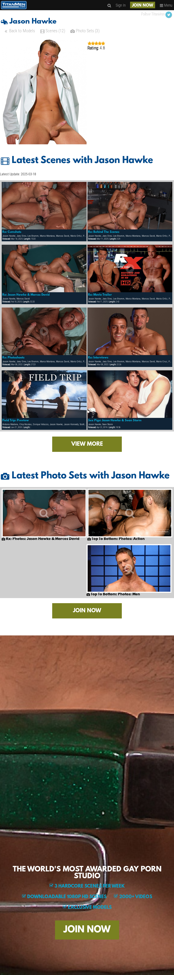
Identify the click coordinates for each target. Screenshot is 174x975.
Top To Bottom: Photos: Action (118, 539)
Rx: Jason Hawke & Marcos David (26, 294)
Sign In (121, 5)
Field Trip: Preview (15, 420)
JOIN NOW (142, 5)
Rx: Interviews (98, 357)
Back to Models (21, 30)
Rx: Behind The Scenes (103, 232)
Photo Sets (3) (87, 30)
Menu (167, 5)
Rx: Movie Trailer (100, 294)
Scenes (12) (55, 30)
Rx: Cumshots (11, 232)
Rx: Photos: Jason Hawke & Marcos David (42, 539)
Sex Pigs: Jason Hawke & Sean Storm (115, 420)
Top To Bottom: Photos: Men (115, 594)
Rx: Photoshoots (13, 357)
